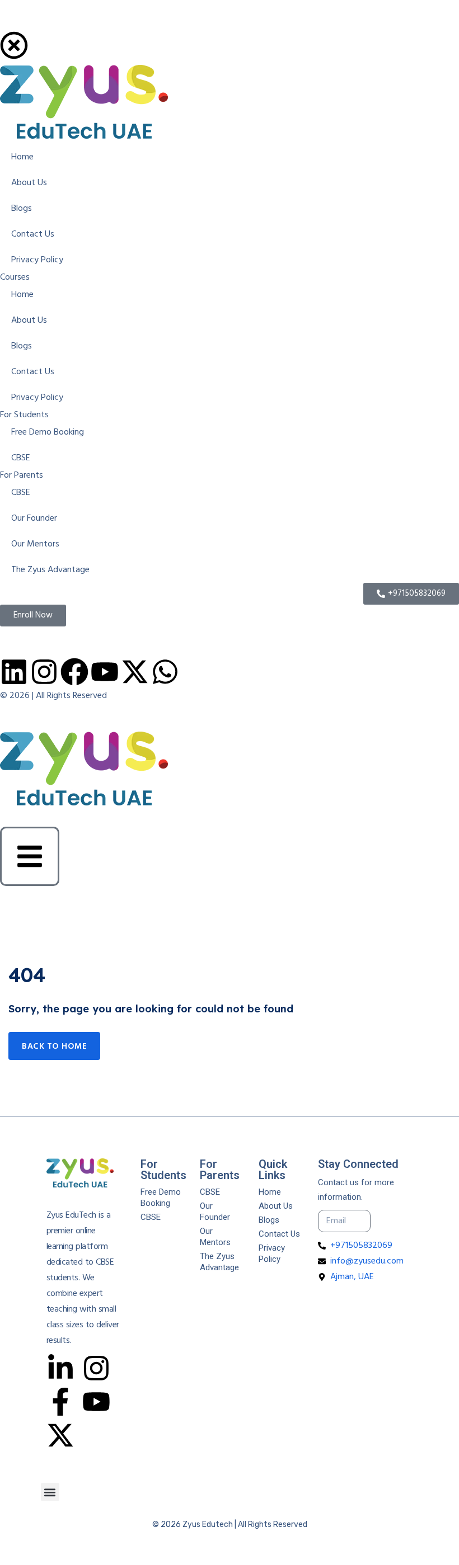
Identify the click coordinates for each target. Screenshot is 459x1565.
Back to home (54, 1046)
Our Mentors (215, 1236)
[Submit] (391, 1221)
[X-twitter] (60, 1435)
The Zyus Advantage (219, 1261)
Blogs (269, 1220)
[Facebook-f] (60, 1402)
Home (270, 1192)
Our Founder (215, 1211)
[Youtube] (96, 1402)
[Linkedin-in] (60, 1368)
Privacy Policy (272, 1253)
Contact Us (279, 1234)
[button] (50, 1492)
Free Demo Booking (160, 1197)
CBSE (150, 1217)
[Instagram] (96, 1368)
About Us (276, 1206)
